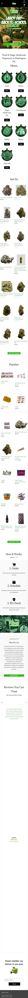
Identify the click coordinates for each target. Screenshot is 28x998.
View (7, 91)
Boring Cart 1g (19, 504)
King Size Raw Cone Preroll (20, 457)
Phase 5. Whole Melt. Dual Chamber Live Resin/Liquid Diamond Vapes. (20, 269)
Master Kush (17, 197)
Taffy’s (17, 407)
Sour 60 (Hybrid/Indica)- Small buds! (7, 294)
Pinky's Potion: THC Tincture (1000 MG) (6, 526)
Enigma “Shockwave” (6, 267)
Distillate (3, 504)
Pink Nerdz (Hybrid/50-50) (20, 342)
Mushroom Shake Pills (6, 433)
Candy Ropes (4, 381)
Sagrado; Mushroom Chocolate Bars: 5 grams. (20, 527)
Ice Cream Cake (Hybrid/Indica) (4, 220)
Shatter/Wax (4, 407)
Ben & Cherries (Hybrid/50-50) (4, 342)
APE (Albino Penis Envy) (20, 383)
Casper (3, 480)
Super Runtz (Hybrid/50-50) (4, 244)
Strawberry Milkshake (6, 197)
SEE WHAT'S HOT (14, 542)
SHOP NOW (14, 675)
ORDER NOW (14, 44)
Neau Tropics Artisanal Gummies (20, 481)
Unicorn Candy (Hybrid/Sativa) (4, 318)
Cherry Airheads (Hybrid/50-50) (19, 294)
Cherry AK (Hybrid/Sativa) (18, 318)
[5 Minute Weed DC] (14, 4)
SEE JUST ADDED (14, 353)
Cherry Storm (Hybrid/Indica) (18, 244)
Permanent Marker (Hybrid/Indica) (19, 220)
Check (14, 984)
